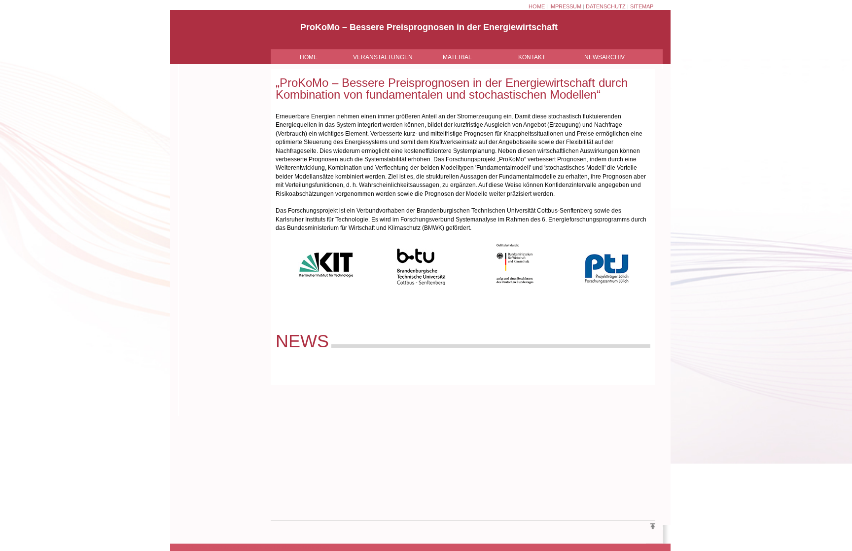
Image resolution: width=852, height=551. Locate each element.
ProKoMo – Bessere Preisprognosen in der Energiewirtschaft (429, 27)
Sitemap (641, 6)
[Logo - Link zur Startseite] (216, 47)
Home (537, 6)
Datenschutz (606, 6)
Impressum (565, 6)
